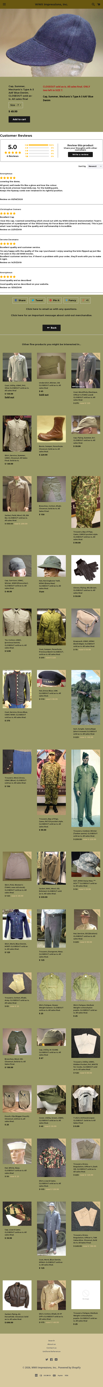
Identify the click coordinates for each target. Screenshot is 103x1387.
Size (12, 105)
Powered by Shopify (69, 1367)
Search (51, 1341)
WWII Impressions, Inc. (51, 4)
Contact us (51, 1348)
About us (51, 1344)
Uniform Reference (51, 1351)
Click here (32, 309)
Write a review (80, 154)
